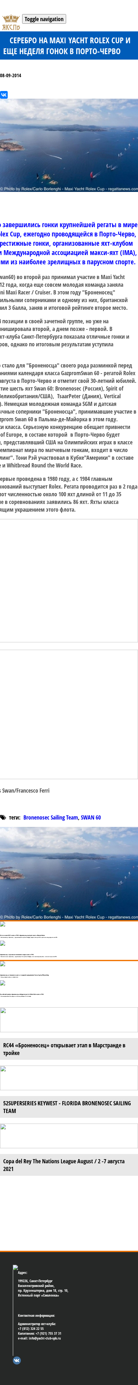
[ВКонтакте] (4, 95)
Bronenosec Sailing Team (50, 817)
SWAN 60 (91, 817)
